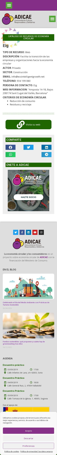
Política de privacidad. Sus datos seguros (36, 451)
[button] (9, 5)
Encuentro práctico (13, 365)
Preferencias (28, 446)
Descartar (28, 438)
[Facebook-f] (22, 232)
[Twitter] (15, 232)
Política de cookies (11, 451)
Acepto (28, 430)
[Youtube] (34, 232)
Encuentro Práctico (13, 378)
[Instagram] (41, 232)
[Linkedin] (28, 232)
